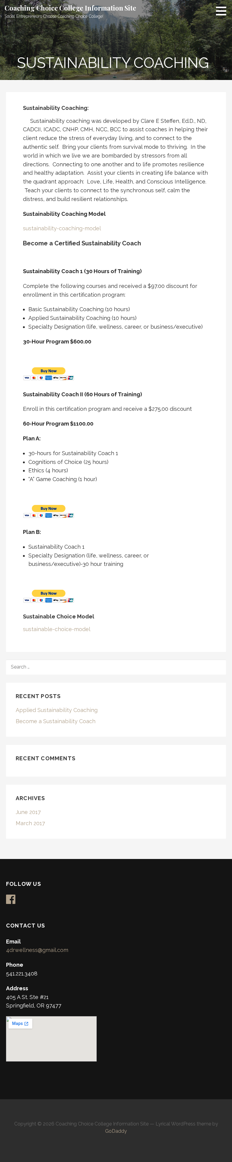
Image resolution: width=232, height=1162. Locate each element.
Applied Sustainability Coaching (57, 710)
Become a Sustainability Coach (55, 721)
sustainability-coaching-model (62, 228)
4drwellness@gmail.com (37, 950)
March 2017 (30, 823)
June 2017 (28, 812)
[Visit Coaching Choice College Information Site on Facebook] (10, 901)
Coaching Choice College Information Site (70, 7)
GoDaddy (116, 1131)
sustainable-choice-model (56, 629)
